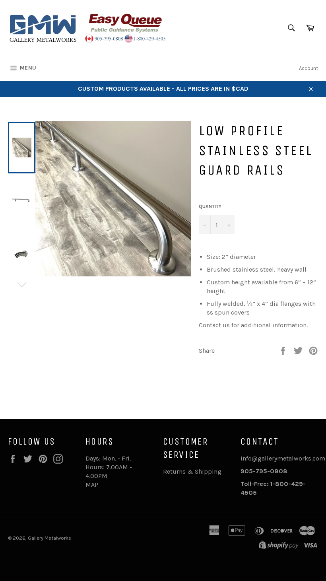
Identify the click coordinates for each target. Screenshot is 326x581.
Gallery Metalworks (49, 538)
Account (308, 68)
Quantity (210, 206)
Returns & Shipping (192, 471)
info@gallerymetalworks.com (283, 458)
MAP (91, 484)
